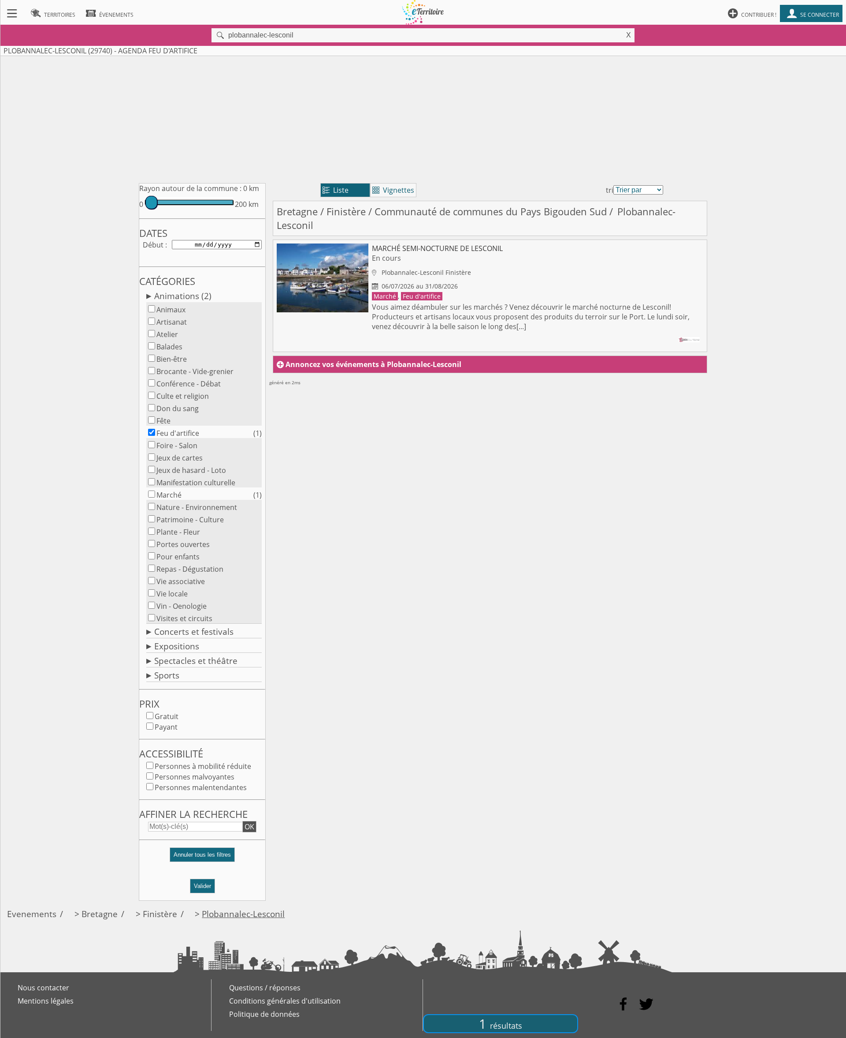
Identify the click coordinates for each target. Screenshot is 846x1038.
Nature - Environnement (196, 507)
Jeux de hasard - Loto (191, 470)
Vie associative (180, 581)
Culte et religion (182, 396)
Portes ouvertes (183, 544)
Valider (202, 886)
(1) (257, 433)
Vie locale (172, 594)
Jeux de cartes (179, 458)
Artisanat (171, 322)
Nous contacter (43, 988)
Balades (169, 347)
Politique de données (264, 1014)
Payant (166, 727)
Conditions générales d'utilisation (285, 1001)
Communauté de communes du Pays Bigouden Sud (491, 211)
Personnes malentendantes (201, 787)
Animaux (171, 310)
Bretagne (297, 211)
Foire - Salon (176, 445)
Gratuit (166, 716)
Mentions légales (46, 1001)
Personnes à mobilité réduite (203, 766)
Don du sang (177, 408)
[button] (202, 858)
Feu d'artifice (177, 433)
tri (609, 190)
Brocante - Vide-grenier (195, 371)
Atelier (167, 334)
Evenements (31, 914)
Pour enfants (178, 557)
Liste (336, 190)
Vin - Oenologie (181, 606)
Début (153, 245)
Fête (163, 421)
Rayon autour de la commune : (190, 188)
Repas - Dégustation (189, 569)
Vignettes (393, 190)
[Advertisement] (423, 118)
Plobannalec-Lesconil (243, 914)
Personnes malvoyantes (194, 777)
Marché (169, 495)
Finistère (346, 211)
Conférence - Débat (188, 384)
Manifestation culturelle (195, 482)
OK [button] (249, 827)
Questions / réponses (265, 988)
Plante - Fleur (178, 532)
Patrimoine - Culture (190, 520)
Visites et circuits (184, 618)
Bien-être (171, 359)
